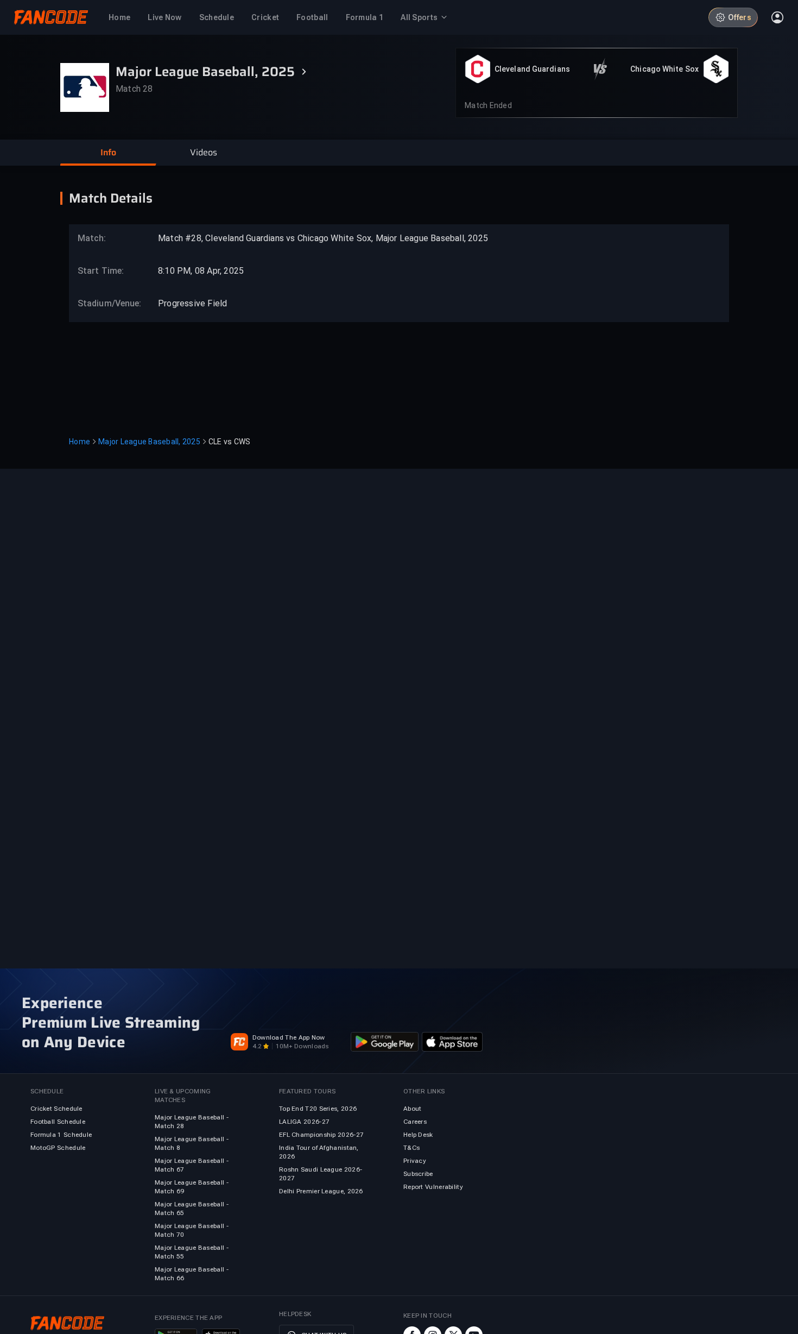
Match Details (111, 198)
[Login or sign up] (777, 17)
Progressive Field (192, 303)
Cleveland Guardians (532, 69)
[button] (108, 153)
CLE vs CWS (229, 441)
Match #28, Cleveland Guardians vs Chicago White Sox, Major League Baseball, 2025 (323, 238)
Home (79, 441)
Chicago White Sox (664, 69)
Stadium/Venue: (104, 303)
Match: (92, 238)
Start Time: (101, 271)
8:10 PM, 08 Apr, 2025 (201, 271)
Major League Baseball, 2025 (149, 441)
